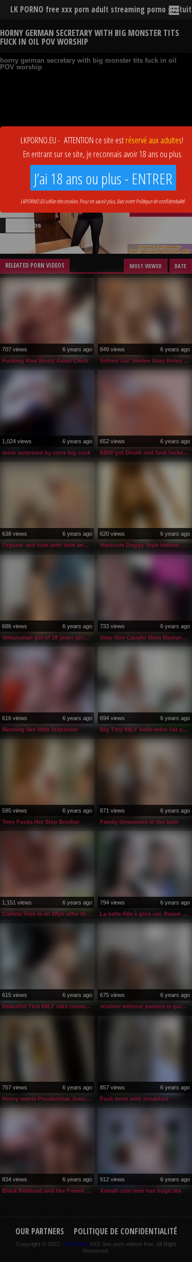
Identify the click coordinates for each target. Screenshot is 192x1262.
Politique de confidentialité (160, 201)
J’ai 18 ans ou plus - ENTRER (103, 178)
